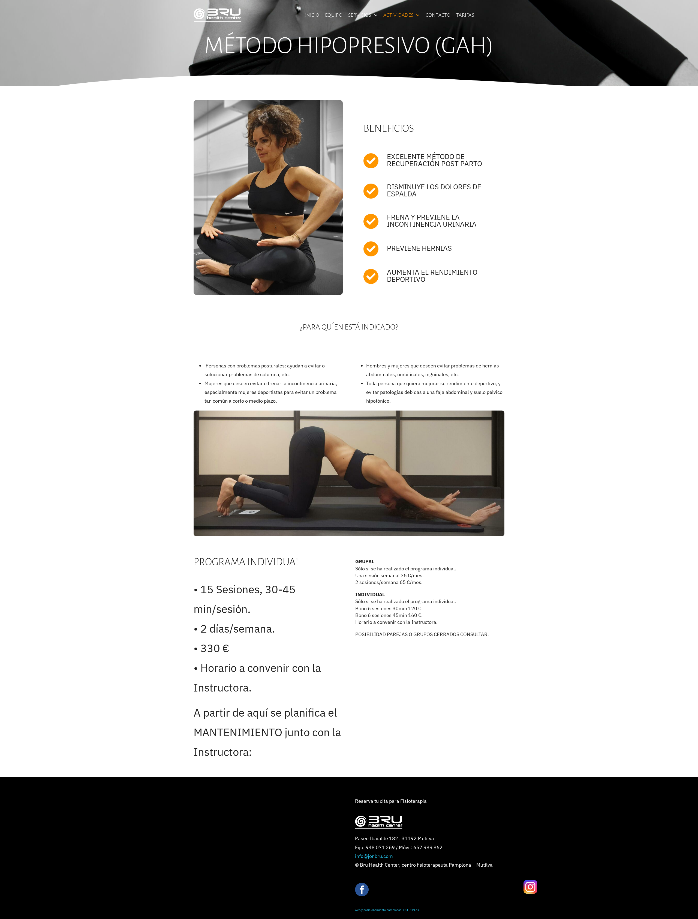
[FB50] (362, 885)
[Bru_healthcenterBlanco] (217, 11)
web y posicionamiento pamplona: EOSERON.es (387, 910)
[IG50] (530, 882)
